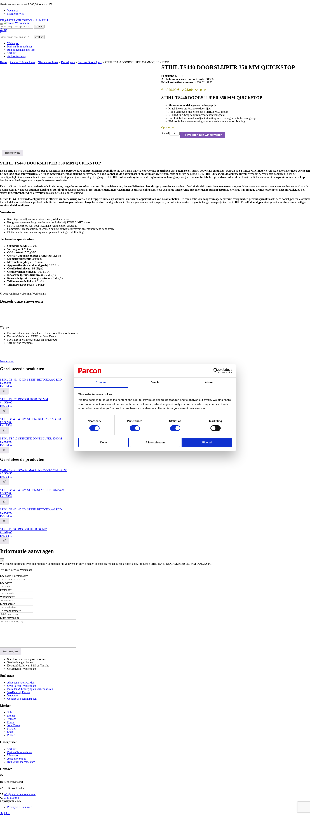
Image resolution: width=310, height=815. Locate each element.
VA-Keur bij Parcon (18, 692)
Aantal (165, 133)
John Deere (13, 725)
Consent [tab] (101, 382)
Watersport (13, 43)
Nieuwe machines (48, 62)
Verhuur (11, 52)
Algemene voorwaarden (20, 682)
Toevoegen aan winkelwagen (202, 134)
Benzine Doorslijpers (90, 62)
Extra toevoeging (9, 617)
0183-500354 (40, 19)
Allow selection (155, 442)
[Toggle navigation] (1, 24)
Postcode (6, 589)
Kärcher (11, 728)
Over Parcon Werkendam (21, 685)
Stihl (9, 712)
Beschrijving (12, 152)
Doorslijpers (68, 62)
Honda (11, 715)
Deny (103, 442)
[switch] (135, 428)
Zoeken (39, 26)
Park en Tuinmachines (19, 46)
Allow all (206, 442)
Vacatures (12, 10)
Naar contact (7, 361)
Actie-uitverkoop (16, 56)
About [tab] (209, 382)
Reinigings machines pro (21, 761)
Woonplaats (7, 596)
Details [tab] (155, 382)
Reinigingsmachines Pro (21, 49)
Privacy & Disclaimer (19, 807)
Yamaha (11, 718)
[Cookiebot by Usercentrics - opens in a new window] (216, 370)
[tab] (12, 153)
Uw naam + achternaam (14, 575)
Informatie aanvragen (12, 97)
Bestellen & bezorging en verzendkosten (30, 688)
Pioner (11, 735)
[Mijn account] (2, 30)
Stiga (10, 731)
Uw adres (6, 582)
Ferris (10, 722)
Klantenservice (15, 13)
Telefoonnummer (10, 610)
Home (3, 62)
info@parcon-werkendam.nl (16, 19)
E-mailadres (7, 603)
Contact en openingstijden (22, 698)
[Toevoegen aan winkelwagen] (4, 391)
